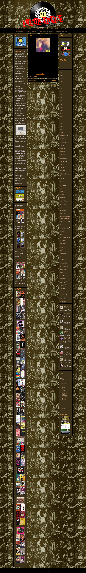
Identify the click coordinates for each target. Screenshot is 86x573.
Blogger (52, 571)
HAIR (61, 203)
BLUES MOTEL (62, 155)
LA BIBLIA (61, 214)
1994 (61, 103)
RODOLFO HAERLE (63, 275)
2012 (61, 129)
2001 (61, 113)
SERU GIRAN (62, 282)
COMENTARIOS (62, 178)
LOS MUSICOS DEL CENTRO (64, 227)
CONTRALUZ (62, 181)
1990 (61, 101)
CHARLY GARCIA (62, 167)
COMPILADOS (62, 179)
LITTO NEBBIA (62, 225)
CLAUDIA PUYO (62, 171)
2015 (62, 379)
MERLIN (61, 234)
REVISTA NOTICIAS (63, 269)
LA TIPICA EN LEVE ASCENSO (64, 221)
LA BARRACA (62, 213)
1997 (61, 107)
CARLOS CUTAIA (62, 160)
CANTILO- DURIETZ (63, 158)
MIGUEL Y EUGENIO (63, 243)
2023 (62, 373)
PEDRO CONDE (62, 260)
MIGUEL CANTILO (39, 71)
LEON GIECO (62, 224)
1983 (61, 94)
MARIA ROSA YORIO (63, 230)
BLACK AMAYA (62, 154)
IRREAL (61, 207)
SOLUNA (61, 285)
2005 (61, 119)
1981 (61, 91)
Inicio (44, 80)
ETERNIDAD (62, 191)
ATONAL (61, 145)
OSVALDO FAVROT (63, 253)
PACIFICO (61, 256)
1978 (61, 87)
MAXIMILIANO (62, 231)
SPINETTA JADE (62, 288)
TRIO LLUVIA (62, 297)
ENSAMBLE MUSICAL (63, 188)
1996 (61, 106)
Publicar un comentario (33, 76)
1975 (61, 82)
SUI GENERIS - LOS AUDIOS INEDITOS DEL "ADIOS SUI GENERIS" (67, 314)
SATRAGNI (61, 279)
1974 (61, 81)
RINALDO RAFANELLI (63, 272)
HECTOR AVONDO (63, 204)
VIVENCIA (61, 300)
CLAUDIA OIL (62, 170)
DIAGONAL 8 (62, 184)
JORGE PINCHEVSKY (63, 210)
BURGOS (61, 157)
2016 (62, 378)
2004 (61, 117)
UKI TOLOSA (62, 298)
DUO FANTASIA (62, 185)
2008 (61, 123)
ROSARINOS (62, 278)
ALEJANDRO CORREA (63, 135)
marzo (63, 408)
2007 (61, 122)
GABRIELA (61, 198)
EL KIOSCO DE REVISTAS (31, 31)
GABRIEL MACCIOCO (63, 197)
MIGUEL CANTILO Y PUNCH (64, 240)
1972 (61, 78)
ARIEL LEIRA (63, 400)
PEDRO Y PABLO (45, 71)
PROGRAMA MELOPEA (63, 266)
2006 (61, 120)
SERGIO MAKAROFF (63, 281)
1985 (61, 97)
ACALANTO (61, 132)
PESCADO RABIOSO (63, 263)
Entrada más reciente (33, 80)
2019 (62, 374)
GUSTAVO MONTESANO (63, 201)
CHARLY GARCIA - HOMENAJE (66, 320)
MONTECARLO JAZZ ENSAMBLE (65, 246)
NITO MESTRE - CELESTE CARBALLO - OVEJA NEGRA (67, 352)
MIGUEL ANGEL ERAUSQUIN (64, 237)
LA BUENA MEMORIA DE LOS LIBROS (46, 31)
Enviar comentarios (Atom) (45, 83)
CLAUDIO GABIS (62, 173)
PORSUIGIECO (62, 265)
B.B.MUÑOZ (62, 148)
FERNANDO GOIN (62, 194)
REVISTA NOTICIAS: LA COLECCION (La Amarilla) (67, 307)
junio (62, 404)
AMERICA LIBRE (62, 142)
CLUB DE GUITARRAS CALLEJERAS (65, 174)
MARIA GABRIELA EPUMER (64, 228)
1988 (61, 100)
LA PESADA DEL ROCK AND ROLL (65, 218)
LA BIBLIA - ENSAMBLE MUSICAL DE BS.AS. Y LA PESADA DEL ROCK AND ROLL (67, 338)
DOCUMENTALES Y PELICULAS (61, 31)
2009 (61, 125)
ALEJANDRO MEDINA (63, 138)
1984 (34, 71)
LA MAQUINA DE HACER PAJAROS (65, 216)
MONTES (61, 247)
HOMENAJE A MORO (65, 398)
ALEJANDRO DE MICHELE (64, 136)
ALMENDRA (62, 141)
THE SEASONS (62, 295)
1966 (61, 72)
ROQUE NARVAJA (62, 276)
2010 (61, 126)
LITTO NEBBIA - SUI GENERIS (65, 390)
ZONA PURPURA (62, 301)
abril (62, 407)
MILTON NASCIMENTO (63, 244)
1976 (61, 84)
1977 (61, 85)
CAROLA (61, 164)
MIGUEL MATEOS (62, 241)
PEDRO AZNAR (62, 259)
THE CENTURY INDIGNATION (64, 294)
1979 (61, 88)
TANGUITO (61, 291)
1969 (61, 75)
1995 (61, 104)
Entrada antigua (54, 80)
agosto (63, 380)
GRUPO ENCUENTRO (63, 200)
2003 (61, 116)
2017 (62, 377)
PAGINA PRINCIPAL (19, 31)
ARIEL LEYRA (64, 399)
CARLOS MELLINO (63, 161)
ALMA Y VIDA (62, 139)
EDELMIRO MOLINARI (63, 187)
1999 (61, 110)
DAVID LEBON (62, 182)
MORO (61, 250)
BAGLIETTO (62, 151)
